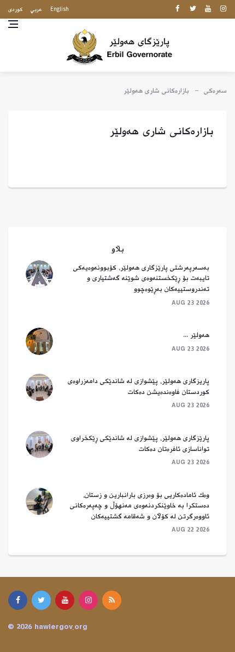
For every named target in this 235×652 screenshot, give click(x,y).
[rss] (111, 600)
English (59, 9)
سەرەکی (215, 90)
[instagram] (223, 9)
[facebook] (177, 9)
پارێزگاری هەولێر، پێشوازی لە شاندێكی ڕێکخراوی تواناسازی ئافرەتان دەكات (140, 444)
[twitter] (192, 9)
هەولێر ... (196, 335)
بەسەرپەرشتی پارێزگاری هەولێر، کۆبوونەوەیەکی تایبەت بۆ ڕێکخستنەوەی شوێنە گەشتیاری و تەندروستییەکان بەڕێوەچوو (141, 278)
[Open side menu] (13, 24)
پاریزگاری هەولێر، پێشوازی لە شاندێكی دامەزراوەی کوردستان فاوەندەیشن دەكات (138, 387)
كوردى (15, 9)
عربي (36, 9)
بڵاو (117, 249)
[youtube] (208, 9)
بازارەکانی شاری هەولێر (156, 90)
